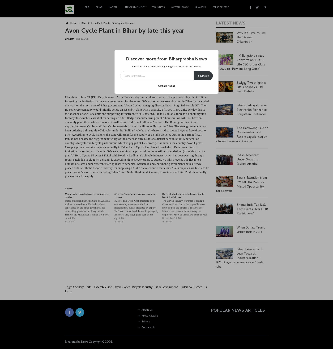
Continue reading (166, 86)
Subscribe (203, 75)
